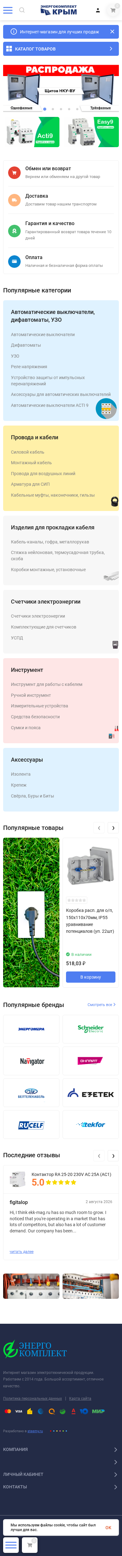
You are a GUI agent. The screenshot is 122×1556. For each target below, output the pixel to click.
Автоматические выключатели (43, 334)
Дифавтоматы (26, 345)
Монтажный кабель (31, 462)
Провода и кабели (34, 437)
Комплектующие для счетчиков (43, 626)
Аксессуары (27, 759)
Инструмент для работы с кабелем (46, 684)
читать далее (21, 1252)
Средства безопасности (35, 716)
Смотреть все (100, 1005)
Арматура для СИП (30, 484)
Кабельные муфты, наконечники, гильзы (53, 495)
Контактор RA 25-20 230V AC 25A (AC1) (71, 1174)
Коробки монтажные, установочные (48, 569)
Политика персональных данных (32, 1398)
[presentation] (98, 827)
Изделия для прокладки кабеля (52, 527)
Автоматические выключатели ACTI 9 (50, 405)
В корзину (90, 977)
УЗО (15, 356)
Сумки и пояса (26, 727)
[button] (44, 109)
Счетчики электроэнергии (45, 601)
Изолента (21, 774)
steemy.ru (35, 1431)
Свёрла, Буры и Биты (32, 795)
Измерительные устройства (39, 705)
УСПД (17, 637)
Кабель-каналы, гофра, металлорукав (50, 541)
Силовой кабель (27, 452)
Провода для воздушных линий (43, 473)
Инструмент (27, 670)
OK (108, 1527)
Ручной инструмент (31, 695)
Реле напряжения (29, 366)
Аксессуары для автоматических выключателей (61, 394)
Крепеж (19, 785)
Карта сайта (80, 1398)
